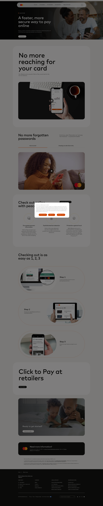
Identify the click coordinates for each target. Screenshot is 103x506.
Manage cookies (61, 214)
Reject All (51, 214)
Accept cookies (43, 214)
